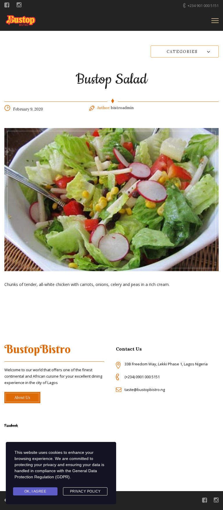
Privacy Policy (85, 491)
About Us (22, 397)
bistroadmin (122, 107)
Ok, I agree (35, 491)
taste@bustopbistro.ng (145, 389)
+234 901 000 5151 (203, 5)
